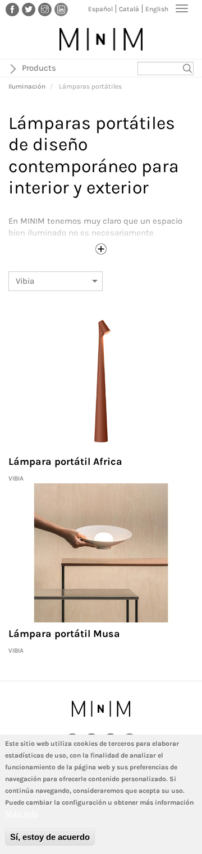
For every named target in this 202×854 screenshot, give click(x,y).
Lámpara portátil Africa (65, 461)
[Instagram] (45, 9)
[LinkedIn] (61, 9)
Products (39, 68)
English (156, 9)
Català (129, 9)
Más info (21, 814)
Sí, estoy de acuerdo (50, 837)
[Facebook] (12, 9)
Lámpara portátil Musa (64, 633)
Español (100, 9)
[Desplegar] (101, 249)
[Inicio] (101, 39)
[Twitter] (28, 9)
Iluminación (26, 86)
